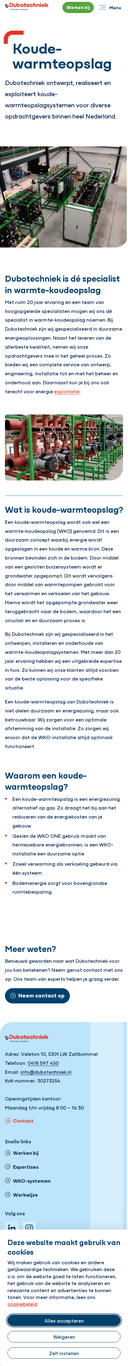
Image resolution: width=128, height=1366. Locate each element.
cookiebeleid (22, 1303)
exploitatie (67, 391)
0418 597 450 (43, 1062)
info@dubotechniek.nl (46, 1071)
